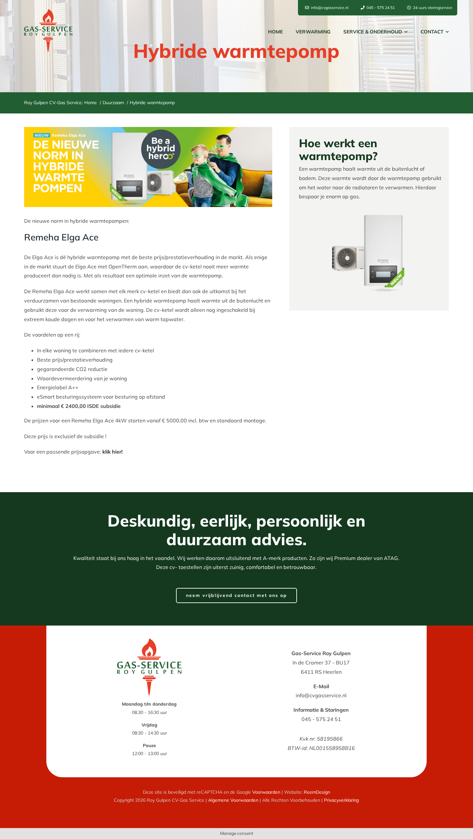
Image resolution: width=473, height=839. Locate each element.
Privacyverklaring (341, 800)
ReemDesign (317, 792)
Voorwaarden (266, 792)
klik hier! (112, 451)
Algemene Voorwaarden (233, 800)
